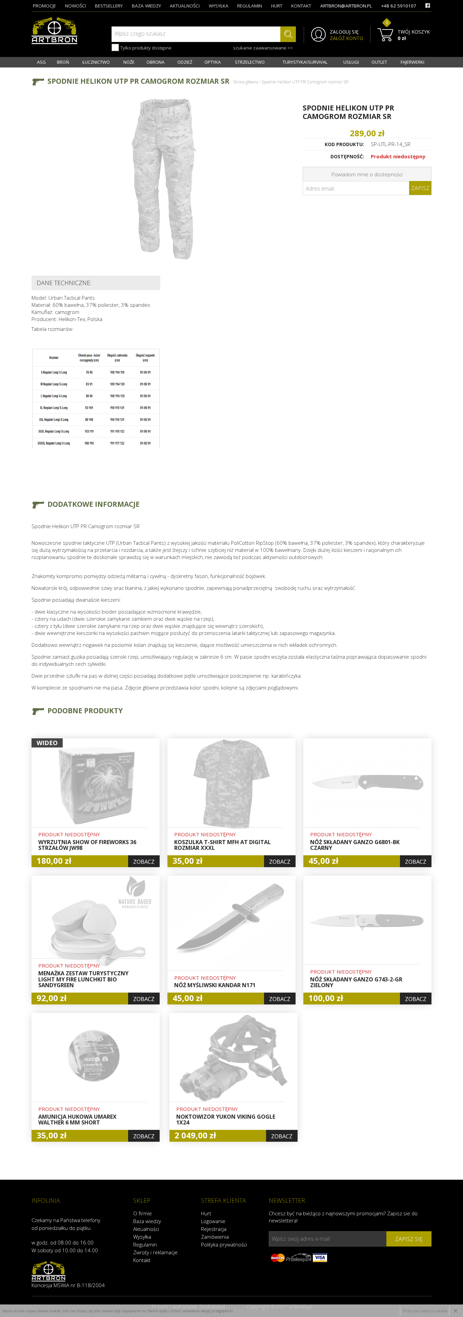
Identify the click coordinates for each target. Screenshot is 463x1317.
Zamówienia (215, 1236)
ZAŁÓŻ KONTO (346, 38)
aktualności (185, 6)
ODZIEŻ (184, 62)
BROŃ (63, 62)
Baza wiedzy (147, 1221)
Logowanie (213, 1221)
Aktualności (146, 1228)
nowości (75, 6)
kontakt (301, 6)
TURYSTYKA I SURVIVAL (305, 62)
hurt (276, 6)
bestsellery (109, 6)
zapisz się (409, 1239)
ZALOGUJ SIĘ (344, 32)
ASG (41, 62)
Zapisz (420, 188)
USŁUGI (351, 62)
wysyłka (218, 6)
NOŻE (129, 62)
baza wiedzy (146, 6)
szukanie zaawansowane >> (263, 48)
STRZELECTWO (250, 62)
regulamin (249, 6)
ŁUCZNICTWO (96, 62)
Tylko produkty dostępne (145, 48)
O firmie (142, 1213)
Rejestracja (213, 1228)
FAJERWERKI (412, 62)
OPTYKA (212, 62)
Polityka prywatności (224, 1244)
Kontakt (141, 1260)
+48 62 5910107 (398, 6)
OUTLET (379, 62)
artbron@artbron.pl (346, 6)
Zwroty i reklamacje (155, 1252)
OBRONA (155, 62)
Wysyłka (142, 1236)
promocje (44, 6)
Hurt (206, 1213)
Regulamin (145, 1244)
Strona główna (245, 82)
